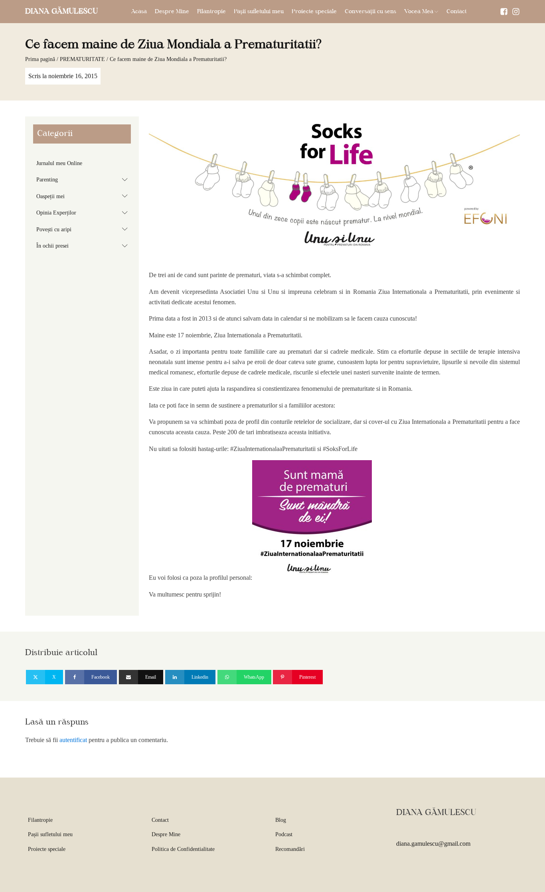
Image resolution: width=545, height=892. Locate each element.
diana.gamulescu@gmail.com (433, 843)
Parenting (83, 179)
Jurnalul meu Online (59, 163)
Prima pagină (40, 59)
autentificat (73, 739)
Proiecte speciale (314, 11)
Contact (456, 11)
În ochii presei (83, 245)
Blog (280, 820)
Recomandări (290, 849)
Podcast (283, 834)
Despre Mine (172, 11)
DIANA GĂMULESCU (61, 11)
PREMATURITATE (82, 59)
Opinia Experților (83, 212)
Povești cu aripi (83, 229)
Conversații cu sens (370, 11)
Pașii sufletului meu (259, 11)
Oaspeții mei (83, 196)
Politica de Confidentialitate (183, 849)
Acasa (139, 11)
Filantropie (211, 11)
